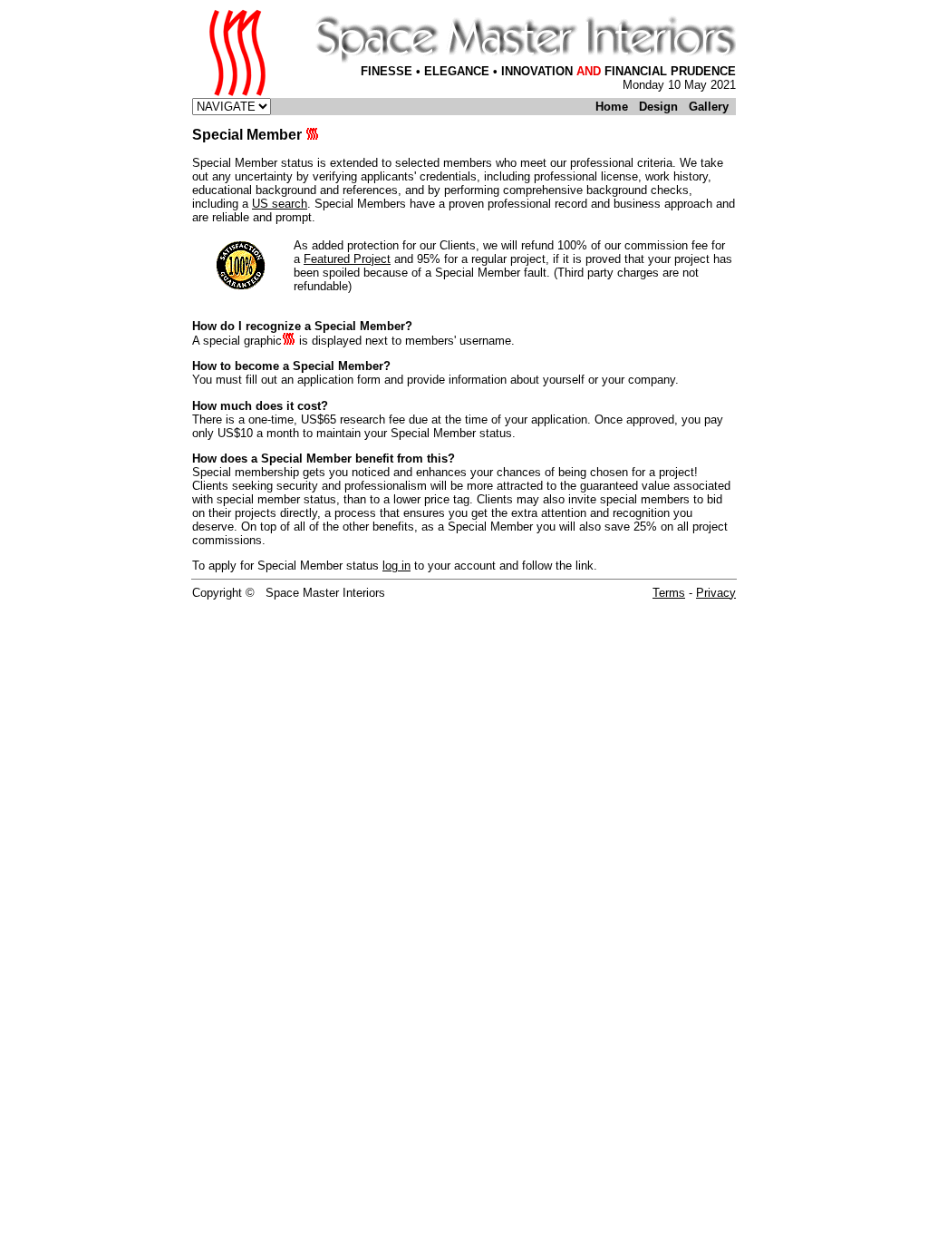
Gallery (709, 106)
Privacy (716, 593)
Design (658, 106)
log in (396, 565)
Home (611, 106)
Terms (668, 593)
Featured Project (347, 259)
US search (279, 203)
